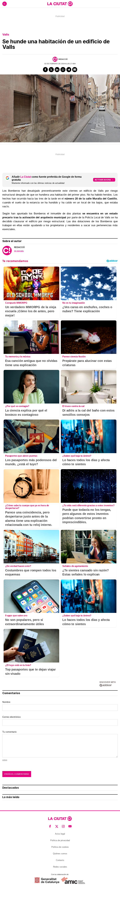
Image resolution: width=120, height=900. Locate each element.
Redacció (63, 59)
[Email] (74, 69)
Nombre (6, 702)
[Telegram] (68, 69)
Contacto (60, 860)
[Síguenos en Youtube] (70, 826)
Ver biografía (19, 251)
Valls (5, 34)
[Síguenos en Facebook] (50, 826)
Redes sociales (60, 867)
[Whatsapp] (62, 69)
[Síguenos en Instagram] (63, 826)
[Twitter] (51, 69)
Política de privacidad (60, 840)
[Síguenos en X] (57, 826)
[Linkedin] (57, 69)
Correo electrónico (11, 717)
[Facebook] (45, 69)
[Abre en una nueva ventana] (47, 880)
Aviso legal (60, 834)
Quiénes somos (60, 853)
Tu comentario (9, 732)
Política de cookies (60, 847)
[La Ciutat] (60, 3)
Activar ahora (103, 180)
